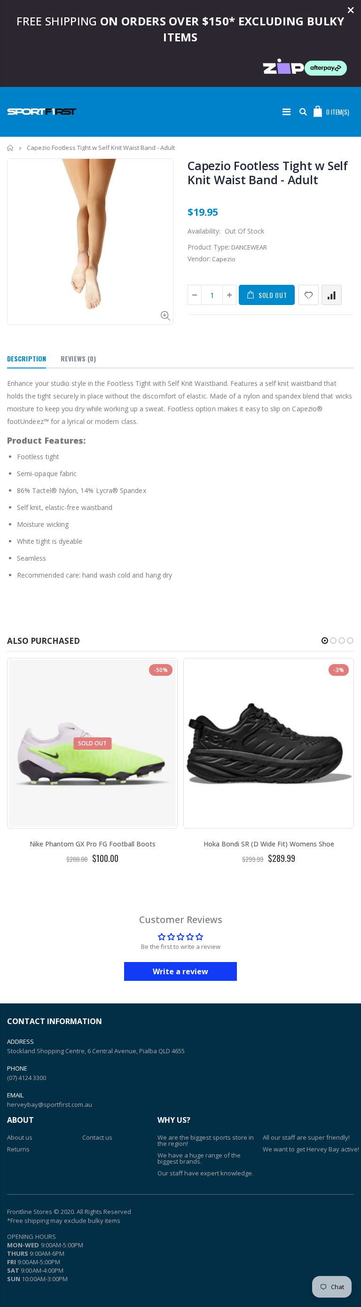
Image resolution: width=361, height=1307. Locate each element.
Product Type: (209, 247)
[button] (325, 640)
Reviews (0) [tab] (78, 358)
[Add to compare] (332, 295)
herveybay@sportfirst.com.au (49, 1104)
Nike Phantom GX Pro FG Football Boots (93, 843)
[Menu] (286, 111)
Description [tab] (26, 358)
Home (10, 148)
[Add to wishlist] (308, 295)
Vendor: (199, 258)
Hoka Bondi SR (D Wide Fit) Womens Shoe (269, 843)
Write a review (180, 971)
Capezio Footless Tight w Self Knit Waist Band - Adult (268, 172)
